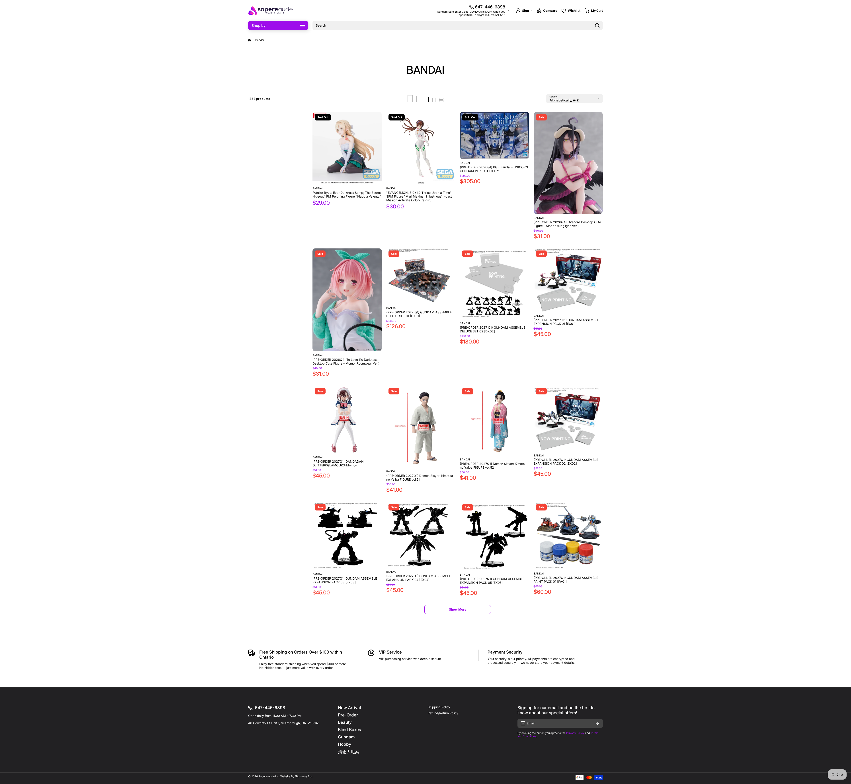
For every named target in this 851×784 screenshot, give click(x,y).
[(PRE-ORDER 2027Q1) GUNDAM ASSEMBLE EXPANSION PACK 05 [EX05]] (494, 536)
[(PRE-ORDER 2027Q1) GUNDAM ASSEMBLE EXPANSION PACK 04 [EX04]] (421, 535)
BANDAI (317, 188)
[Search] (597, 25)
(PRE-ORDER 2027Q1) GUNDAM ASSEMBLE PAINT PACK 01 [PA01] (566, 579)
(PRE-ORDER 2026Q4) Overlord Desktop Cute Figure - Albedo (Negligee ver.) (567, 224)
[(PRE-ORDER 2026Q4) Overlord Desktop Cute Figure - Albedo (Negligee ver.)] (568, 163)
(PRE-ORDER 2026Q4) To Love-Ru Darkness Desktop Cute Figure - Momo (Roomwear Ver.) (345, 361)
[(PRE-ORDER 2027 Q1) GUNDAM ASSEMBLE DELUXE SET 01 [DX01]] (421, 276)
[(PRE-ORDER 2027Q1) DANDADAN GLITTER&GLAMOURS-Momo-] (347, 419)
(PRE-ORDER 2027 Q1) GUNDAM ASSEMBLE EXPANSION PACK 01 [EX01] (566, 322)
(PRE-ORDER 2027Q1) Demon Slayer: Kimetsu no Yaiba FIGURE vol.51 (419, 477)
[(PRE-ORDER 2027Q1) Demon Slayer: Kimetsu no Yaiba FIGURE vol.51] (421, 427)
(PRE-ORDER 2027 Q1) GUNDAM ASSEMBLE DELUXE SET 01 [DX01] (419, 314)
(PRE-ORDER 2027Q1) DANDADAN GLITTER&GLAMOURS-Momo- (338, 463)
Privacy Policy (575, 733)
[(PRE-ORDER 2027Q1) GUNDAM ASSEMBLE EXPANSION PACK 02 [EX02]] (568, 419)
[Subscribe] (597, 723)
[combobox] (457, 25)
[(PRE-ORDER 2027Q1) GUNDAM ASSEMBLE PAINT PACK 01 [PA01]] (568, 536)
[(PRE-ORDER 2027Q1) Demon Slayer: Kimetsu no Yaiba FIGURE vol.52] (494, 421)
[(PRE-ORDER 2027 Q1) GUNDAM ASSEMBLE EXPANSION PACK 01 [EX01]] (568, 280)
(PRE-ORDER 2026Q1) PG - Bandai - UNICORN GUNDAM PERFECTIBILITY (494, 169)
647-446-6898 (490, 7)
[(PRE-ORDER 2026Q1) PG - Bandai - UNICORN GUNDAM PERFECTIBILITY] (494, 135)
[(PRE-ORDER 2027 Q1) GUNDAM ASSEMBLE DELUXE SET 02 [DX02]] (494, 283)
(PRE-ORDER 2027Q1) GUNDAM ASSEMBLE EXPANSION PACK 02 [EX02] (566, 461)
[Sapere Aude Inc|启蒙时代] (270, 10)
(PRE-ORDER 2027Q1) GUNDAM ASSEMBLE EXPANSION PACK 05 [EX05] (492, 580)
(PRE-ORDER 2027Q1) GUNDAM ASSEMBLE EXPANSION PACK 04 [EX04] (418, 578)
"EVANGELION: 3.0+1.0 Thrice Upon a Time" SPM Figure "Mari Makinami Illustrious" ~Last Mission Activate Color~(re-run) (419, 196)
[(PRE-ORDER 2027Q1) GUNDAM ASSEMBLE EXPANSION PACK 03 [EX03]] (347, 536)
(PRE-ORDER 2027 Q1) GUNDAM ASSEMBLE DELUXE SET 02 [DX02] (492, 329)
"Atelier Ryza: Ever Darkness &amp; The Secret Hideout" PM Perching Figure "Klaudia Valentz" (346, 194)
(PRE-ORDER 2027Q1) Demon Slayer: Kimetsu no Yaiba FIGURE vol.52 (493, 465)
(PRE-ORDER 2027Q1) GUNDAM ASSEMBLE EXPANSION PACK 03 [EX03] (344, 580)
